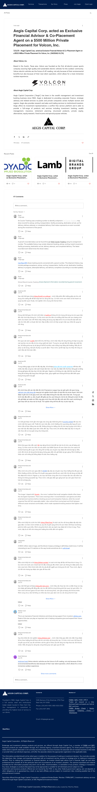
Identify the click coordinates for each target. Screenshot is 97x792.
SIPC (76, 700)
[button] (91, 13)
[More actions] (82, 25)
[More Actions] (82, 216)
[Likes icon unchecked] (19, 231)
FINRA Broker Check (77, 708)
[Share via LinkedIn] (24, 137)
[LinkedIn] (93, 404)
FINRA (71, 700)
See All (91, 153)
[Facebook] (93, 392)
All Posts (7, 13)
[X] (93, 396)
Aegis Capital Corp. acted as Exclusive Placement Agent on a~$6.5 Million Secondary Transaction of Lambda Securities (47, 177)
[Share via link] (28, 137)
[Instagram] (93, 400)
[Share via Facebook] (14, 137)
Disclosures (73, 713)
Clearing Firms (85, 711)
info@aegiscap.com (47, 719)
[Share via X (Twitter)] (19, 137)
